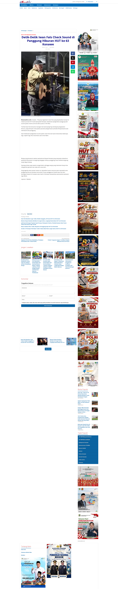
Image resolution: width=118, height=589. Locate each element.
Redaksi (23, 555)
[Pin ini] (73, 62)
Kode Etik (23, 549)
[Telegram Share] (73, 67)
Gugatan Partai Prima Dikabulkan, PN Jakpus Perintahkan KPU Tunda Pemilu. (32, 240)
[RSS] (41, 235)
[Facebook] (31, 235)
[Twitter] (35, 235)
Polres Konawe (82, 454)
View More (48, 349)
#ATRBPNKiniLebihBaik (84, 439)
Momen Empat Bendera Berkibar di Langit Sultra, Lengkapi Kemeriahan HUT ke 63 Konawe (43, 221)
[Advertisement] (59, 18)
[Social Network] (96, 1)
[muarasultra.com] (26, 1)
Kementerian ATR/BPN (84, 445)
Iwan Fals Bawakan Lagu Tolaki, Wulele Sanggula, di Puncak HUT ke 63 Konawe (40, 218)
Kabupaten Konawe (83, 442)
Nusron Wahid (82, 448)
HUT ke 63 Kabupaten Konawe (28, 34)
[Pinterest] (38, 235)
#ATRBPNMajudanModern (85, 436)
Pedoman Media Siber (26, 552)
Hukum (80, 451)
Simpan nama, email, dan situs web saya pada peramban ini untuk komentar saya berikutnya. (45, 302)
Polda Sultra (82, 459)
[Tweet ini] (73, 58)
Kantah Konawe (83, 456)
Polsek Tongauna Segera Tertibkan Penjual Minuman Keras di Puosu (58, 240)
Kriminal (81, 462)
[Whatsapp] (73, 71)
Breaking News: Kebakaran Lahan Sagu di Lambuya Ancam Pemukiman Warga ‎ (26, 262)
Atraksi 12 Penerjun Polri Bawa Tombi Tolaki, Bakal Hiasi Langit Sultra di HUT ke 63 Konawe (43, 228)
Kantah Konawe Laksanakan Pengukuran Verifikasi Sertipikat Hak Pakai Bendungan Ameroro (69, 264)
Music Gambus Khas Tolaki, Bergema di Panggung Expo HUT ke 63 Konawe (39, 226)
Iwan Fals (29, 214)
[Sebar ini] (73, 53)
